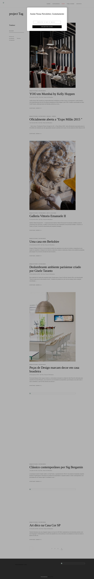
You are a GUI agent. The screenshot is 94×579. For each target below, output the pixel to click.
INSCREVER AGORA (47, 26)
